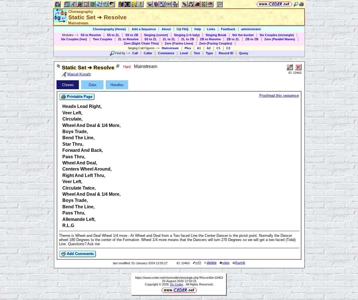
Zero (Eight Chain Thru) (141, 43)
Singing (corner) (156, 35)
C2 (228, 48)
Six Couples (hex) (74, 39)
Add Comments (80, 254)
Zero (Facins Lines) (179, 43)
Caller (148, 53)
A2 (209, 48)
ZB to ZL (233, 39)
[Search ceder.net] (296, 4)
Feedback (228, 29)
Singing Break (216, 35)
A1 (199, 48)
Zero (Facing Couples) (215, 43)
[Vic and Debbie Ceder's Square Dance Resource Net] (274, 4)
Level (184, 53)
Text (197, 53)
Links (211, 29)
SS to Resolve (91, 35)
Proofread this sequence (279, 95)
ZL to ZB (187, 39)
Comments (166, 53)
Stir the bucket (243, 35)
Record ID (226, 53)
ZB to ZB (251, 39)
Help (197, 29)
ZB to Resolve (210, 39)
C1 (218, 48)
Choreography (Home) (109, 29)
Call (135, 53)
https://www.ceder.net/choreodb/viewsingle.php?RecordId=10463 (179, 277)
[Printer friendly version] (301, 4)
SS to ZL (113, 35)
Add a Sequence (144, 29)
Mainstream (170, 48)
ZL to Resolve (128, 39)
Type (209, 53)
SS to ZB (131, 35)
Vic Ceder (176, 284)
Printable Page (79, 97)
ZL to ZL (169, 39)
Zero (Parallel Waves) (279, 39)
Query (243, 53)
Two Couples (102, 39)
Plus (188, 48)
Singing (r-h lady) (187, 35)
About (166, 29)
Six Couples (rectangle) (277, 35)
